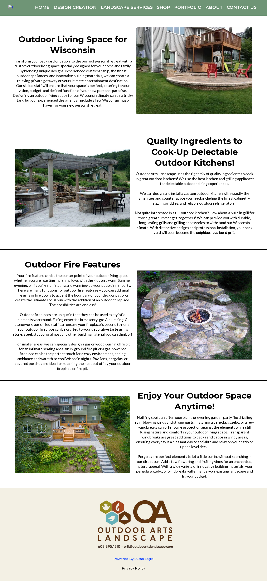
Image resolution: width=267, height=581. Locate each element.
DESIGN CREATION (75, 7)
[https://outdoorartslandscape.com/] (10, 7)
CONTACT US (242, 7)
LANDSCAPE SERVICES (127, 7)
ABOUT (214, 7)
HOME (42, 7)
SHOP (163, 7)
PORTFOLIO (188, 7)
